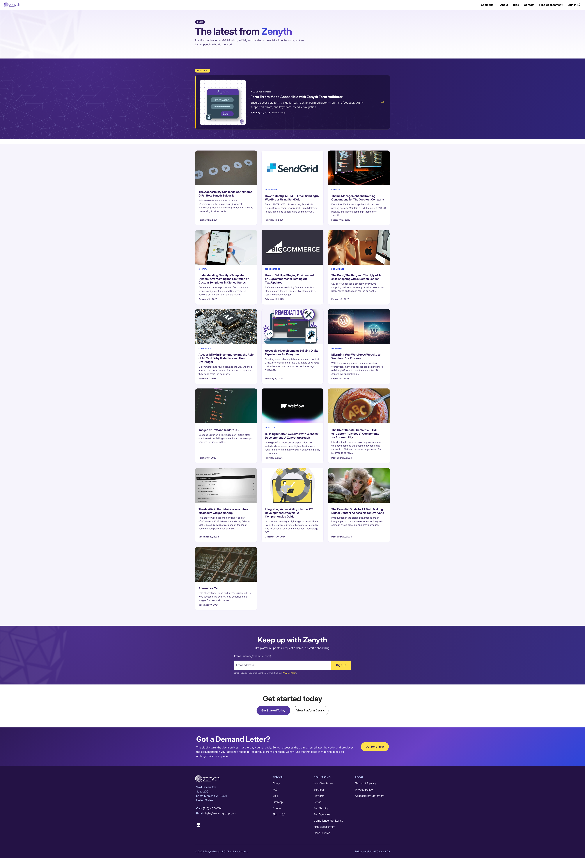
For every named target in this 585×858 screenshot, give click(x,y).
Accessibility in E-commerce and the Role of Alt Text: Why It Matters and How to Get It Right (226, 358)
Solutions (487, 5)
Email (252, 656)
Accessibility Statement (369, 795)
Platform (319, 795)
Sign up (341, 665)
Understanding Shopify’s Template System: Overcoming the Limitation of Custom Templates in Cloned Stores (223, 278)
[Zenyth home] (12, 4)
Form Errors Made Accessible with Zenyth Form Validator (297, 97)
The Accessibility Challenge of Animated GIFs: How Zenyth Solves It (225, 193)
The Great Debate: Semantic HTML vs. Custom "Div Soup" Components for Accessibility (355, 433)
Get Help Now (375, 746)
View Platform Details (310, 710)
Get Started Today (273, 710)
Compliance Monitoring (328, 820)
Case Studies (322, 833)
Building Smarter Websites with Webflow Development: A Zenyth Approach (291, 435)
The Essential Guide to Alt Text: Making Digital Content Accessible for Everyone (357, 510)
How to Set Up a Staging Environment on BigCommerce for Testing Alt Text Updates (289, 278)
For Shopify (321, 808)
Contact (529, 4)
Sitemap (278, 802)
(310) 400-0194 (213, 808)
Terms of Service (365, 783)
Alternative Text (209, 588)
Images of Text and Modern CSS (219, 430)
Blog (516, 4)
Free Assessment (551, 4)
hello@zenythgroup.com (220, 813)
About (504, 4)
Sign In (571, 4)
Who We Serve (323, 783)
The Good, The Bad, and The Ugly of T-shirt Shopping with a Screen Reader (356, 276)
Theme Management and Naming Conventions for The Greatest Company (357, 197)
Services (319, 789)
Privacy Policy (289, 673)
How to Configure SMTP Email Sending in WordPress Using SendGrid (292, 197)
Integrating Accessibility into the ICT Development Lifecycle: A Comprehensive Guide (289, 512)
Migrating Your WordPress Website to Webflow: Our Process (356, 356)
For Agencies (322, 814)
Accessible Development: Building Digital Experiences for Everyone (292, 352)
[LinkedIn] (199, 825)
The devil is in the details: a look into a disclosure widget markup (223, 510)
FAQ (275, 789)
